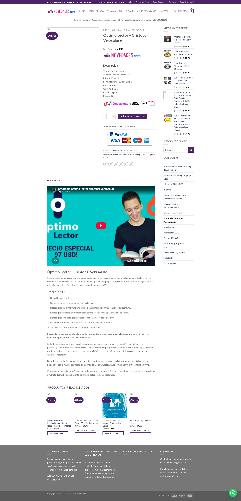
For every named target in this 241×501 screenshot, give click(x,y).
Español (145, 155)
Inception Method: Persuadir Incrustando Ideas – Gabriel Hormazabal (59, 423)
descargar (137, 155)
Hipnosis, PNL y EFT (173, 184)
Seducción (168, 257)
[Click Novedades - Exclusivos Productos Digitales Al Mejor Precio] (61, 11)
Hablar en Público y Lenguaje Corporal (177, 177)
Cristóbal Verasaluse (119, 155)
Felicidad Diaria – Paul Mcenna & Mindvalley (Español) (112, 423)
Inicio (131, 2)
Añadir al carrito (132, 116)
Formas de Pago (142, 2)
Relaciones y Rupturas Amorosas (173, 245)
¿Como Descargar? (186, 2)
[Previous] (47, 416)
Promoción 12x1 (171, 232)
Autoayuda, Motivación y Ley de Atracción (177, 168)
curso (130, 155)
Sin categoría (169, 263)
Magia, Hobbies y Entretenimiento (172, 205)
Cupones (172, 2)
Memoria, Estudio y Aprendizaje (173, 220)
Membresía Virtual (172, 213)
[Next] (155, 416)
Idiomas (167, 189)
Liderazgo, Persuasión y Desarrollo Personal (174, 197)
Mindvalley (168, 227)
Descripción (53, 180)
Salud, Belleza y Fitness (174, 252)
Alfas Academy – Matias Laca (140, 421)
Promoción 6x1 (170, 238)
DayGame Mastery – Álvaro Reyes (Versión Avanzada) (87, 421)
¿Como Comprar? (158, 2)
